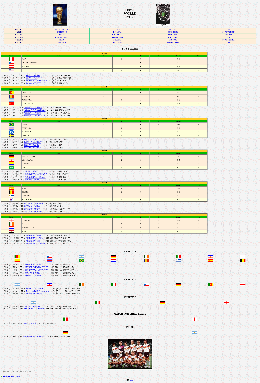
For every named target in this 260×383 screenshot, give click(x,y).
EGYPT (228, 42)
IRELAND (62, 42)
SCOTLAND (173, 34)
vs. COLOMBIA (33, 264)
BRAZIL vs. (33, 267)
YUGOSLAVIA (117, 37)
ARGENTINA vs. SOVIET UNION (35, 111)
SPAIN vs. (33, 273)
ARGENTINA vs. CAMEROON (33, 108)
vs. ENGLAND (34, 308)
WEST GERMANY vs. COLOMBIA (35, 178)
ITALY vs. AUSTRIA (33, 76)
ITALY (117, 29)
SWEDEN (228, 34)
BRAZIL (62, 34)
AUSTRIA (173, 29)
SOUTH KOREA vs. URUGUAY (33, 211)
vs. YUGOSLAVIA (36, 288)
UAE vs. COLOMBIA (31, 171)
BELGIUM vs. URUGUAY (32, 206)
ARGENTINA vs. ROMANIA (32, 114)
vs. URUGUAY (32, 272)
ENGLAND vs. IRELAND (33, 235)
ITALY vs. (32, 306)
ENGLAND (117, 42)
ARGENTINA (173, 32)
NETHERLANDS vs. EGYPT (34, 237)
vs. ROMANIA (33, 270)
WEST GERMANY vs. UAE (33, 176)
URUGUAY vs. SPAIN (31, 205)
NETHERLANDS (173, 42)
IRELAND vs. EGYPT (33, 240)
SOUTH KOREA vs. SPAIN (32, 208)
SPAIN (61, 40)
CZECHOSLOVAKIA (62, 29)
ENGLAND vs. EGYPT (33, 241)
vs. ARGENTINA (33, 336)
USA (228, 29)
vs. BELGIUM (33, 275)
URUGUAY (173, 40)
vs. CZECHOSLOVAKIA (38, 291)
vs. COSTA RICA (37, 266)
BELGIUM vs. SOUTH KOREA (33, 203)
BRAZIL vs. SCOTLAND (31, 146)
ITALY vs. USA (31, 79)
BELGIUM (117, 40)
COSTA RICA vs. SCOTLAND (33, 141)
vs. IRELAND (33, 290)
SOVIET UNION (228, 32)
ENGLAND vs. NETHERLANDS (35, 238)
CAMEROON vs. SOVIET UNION (34, 115)
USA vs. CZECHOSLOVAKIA (35, 77)
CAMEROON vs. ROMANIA (32, 112)
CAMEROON (62, 32)
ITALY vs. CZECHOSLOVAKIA (36, 82)
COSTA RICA (117, 34)
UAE (228, 37)
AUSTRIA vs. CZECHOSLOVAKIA (36, 80)
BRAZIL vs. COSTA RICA (32, 143)
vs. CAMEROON (34, 293)
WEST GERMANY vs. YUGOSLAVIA (36, 173)
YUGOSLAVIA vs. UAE (32, 179)
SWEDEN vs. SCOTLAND (31, 144)
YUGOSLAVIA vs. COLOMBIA (34, 175)
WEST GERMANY (62, 37)
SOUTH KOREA (228, 40)
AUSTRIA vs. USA (32, 83)
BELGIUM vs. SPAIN (31, 210)
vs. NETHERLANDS (36, 269)
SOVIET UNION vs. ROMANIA (34, 109)
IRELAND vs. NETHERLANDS (35, 243)
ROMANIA (117, 32)
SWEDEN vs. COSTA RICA (32, 147)
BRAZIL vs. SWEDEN (30, 140)
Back (131, 380)
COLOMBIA (173, 37)
